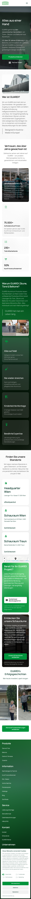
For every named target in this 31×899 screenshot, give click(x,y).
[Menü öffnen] (27, 3)
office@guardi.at (10, 502)
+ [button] (4, 558)
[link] (15, 728)
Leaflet (8, 560)
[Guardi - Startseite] (5, 3)
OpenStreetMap (15, 560)
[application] (15, 558)
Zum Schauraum (9, 528)
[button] (15, 558)
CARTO (27, 560)
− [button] (4, 561)
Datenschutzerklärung (8, 896)
